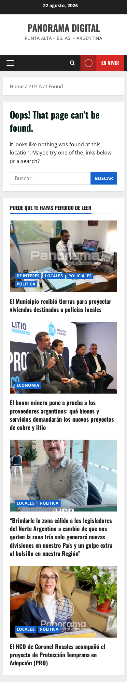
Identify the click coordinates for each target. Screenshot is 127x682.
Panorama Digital (63, 27)
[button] (10, 63)
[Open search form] (72, 63)
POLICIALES (80, 276)
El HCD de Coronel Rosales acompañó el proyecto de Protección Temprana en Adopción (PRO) (57, 654)
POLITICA (26, 284)
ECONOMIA (28, 385)
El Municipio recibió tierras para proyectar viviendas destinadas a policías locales (60, 305)
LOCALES (54, 276)
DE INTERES (28, 276)
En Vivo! (110, 63)
